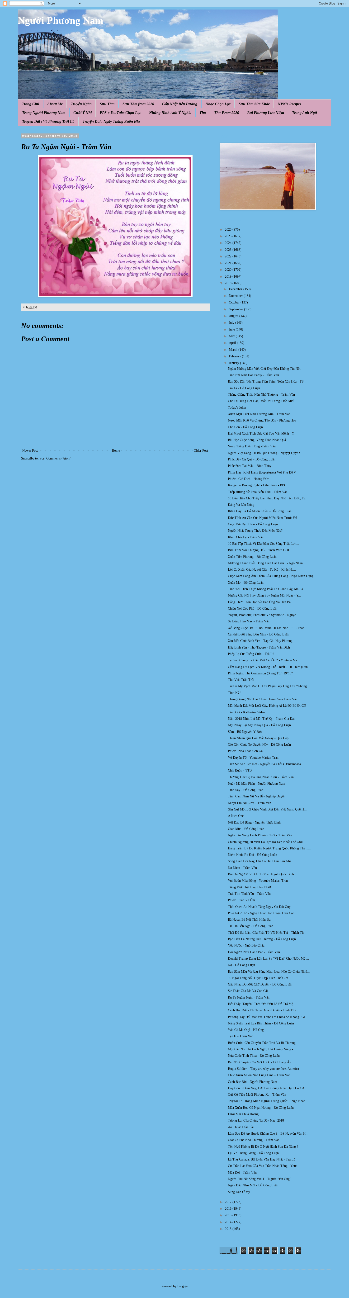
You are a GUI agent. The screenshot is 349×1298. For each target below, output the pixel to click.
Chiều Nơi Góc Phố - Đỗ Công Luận (252, 608)
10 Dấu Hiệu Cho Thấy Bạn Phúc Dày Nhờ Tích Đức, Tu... (268, 498)
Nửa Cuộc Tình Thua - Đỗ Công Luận (254, 1055)
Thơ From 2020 (226, 113)
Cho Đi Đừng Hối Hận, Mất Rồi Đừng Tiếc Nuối (261, 401)
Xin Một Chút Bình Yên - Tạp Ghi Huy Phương (260, 641)
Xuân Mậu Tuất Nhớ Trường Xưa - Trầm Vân (259, 414)
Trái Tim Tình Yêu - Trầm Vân (249, 893)
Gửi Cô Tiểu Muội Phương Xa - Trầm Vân (257, 1094)
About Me (55, 104)
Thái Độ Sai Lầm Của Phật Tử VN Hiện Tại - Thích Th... (267, 932)
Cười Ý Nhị (82, 113)
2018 (228, 283)
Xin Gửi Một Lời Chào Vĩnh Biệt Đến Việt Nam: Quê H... (267, 809)
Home (116, 450)
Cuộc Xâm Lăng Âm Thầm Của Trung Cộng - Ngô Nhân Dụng (270, 576)
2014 (228, 1222)
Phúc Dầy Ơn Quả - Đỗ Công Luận (251, 459)
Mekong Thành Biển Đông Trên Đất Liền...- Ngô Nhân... (267, 563)
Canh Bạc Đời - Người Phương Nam (252, 1082)
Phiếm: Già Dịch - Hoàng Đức (248, 479)
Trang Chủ (30, 104)
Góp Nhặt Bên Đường (179, 104)
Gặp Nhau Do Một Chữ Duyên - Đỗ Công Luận (260, 984)
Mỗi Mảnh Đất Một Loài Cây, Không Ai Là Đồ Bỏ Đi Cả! (267, 705)
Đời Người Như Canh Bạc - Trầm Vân (254, 952)
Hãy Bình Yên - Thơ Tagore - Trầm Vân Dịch (259, 647)
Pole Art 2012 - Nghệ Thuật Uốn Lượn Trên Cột (261, 913)
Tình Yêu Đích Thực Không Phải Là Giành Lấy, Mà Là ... (267, 589)
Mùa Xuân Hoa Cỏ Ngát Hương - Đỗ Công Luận (261, 1107)
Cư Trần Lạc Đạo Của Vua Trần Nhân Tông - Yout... (264, 1166)
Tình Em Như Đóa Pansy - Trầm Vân (253, 375)
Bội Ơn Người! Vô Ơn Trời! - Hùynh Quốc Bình (261, 874)
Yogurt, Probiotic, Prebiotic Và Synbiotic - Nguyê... (263, 615)
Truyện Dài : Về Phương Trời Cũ (48, 121)
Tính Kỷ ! (234, 693)
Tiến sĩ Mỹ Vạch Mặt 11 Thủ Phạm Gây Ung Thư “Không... (269, 686)
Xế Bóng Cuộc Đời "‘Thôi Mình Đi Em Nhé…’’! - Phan (266, 628)
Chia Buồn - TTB (240, 770)
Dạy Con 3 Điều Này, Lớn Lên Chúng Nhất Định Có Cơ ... (267, 1088)
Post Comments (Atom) (55, 458)
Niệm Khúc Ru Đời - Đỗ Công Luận (252, 855)
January (234, 363)
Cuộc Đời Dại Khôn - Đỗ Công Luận (253, 524)
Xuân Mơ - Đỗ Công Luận (246, 582)
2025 (228, 236)
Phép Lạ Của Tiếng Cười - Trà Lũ (251, 654)
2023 (228, 249)
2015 (228, 1215)
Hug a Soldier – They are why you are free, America (263, 1069)
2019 (228, 276)
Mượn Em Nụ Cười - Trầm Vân (249, 803)
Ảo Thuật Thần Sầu (241, 1127)
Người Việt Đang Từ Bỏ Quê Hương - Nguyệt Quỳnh (264, 453)
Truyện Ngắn (81, 104)
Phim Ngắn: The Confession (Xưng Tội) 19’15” (260, 673)
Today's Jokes (237, 407)
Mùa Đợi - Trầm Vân (242, 1172)
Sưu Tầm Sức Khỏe (254, 104)
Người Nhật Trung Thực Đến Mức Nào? (255, 530)
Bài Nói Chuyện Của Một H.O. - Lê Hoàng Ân (259, 1062)
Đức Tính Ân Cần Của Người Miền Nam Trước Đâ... (264, 518)
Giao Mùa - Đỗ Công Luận (246, 829)
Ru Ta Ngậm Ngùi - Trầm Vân (248, 997)
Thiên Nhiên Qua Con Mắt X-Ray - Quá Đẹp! (259, 738)
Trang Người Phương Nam (43, 113)
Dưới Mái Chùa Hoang (243, 1114)
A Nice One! (236, 816)
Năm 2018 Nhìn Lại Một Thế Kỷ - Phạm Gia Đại (261, 718)
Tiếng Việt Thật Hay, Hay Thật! (249, 887)
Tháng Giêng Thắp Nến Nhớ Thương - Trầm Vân (261, 394)
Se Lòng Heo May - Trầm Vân (248, 621)
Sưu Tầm (107, 104)
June (232, 329)
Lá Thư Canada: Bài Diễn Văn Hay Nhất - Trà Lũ (261, 1159)
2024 (228, 243)
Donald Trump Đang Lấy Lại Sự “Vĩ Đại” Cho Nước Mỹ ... (268, 958)
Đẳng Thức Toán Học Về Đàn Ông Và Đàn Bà (259, 602)
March (233, 349)
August (234, 316)
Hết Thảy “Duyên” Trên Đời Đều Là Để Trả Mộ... (262, 1004)
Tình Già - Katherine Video (246, 712)
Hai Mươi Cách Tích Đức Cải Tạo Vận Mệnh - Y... (262, 433)
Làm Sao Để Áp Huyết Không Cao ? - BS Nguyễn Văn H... (268, 1133)
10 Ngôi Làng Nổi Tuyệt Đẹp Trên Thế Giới (258, 978)
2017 (228, 1202)
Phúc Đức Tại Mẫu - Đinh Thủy (249, 466)
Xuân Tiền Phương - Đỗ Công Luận (252, 557)
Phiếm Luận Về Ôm (241, 900)
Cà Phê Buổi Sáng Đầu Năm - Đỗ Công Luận (258, 634)
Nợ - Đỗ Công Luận (241, 965)
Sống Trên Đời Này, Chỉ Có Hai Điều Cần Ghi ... (261, 861)
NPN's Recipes (289, 104)
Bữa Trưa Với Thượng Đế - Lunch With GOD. (259, 550)
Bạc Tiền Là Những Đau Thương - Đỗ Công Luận (262, 939)
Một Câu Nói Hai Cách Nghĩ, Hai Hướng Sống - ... (262, 1049)
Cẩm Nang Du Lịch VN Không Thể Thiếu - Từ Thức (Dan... (269, 667)
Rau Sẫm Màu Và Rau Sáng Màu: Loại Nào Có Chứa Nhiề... (269, 971)
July (232, 322)
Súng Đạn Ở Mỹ (239, 1192)
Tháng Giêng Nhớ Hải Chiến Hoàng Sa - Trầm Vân (262, 699)
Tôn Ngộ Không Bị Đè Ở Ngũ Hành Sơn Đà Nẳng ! (263, 1146)
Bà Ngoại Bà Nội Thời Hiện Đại (249, 919)
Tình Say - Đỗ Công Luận (245, 790)
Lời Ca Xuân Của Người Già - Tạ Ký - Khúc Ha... (262, 569)
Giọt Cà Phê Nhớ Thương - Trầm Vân (253, 1140)
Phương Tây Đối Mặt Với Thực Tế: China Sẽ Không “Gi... (268, 1017)
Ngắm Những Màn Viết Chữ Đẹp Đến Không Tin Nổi (264, 368)
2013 (228, 1229)
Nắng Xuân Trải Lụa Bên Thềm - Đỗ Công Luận (261, 1023)
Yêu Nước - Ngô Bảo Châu (246, 945)
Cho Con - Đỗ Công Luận (245, 427)
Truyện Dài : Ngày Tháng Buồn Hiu (111, 121)
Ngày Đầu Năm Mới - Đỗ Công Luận (253, 1185)
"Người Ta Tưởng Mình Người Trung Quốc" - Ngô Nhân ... (268, 1101)
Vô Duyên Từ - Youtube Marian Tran (253, 757)
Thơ (202, 113)
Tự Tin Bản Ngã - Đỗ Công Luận (250, 926)
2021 (228, 263)
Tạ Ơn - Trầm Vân (240, 1036)
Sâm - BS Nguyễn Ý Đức (245, 732)
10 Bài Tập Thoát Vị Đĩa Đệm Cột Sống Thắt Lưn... (263, 543)
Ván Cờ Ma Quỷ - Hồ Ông (246, 1030)
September (236, 309)
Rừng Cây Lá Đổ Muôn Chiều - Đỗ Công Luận (260, 511)
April (233, 343)
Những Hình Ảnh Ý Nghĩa (170, 113)
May (232, 336)
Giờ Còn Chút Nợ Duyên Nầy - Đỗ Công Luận (259, 744)
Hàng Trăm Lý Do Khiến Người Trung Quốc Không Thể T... (269, 848)
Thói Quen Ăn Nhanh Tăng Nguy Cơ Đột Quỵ (259, 907)
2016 (228, 1208)
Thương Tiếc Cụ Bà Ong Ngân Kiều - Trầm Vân (261, 777)
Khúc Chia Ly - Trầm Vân (246, 537)
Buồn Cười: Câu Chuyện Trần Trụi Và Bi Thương (262, 1043)
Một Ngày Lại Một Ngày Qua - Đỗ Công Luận (259, 725)
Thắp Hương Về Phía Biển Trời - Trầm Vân (258, 492)
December (236, 289)
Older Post (201, 450)
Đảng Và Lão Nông (241, 505)
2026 (228, 229)
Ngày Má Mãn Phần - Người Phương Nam (256, 783)
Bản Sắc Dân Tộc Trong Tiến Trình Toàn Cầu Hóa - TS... (267, 381)
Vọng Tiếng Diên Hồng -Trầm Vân (252, 446)
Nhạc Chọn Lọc (218, 104)
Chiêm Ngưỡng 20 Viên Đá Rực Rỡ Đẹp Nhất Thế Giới (265, 842)
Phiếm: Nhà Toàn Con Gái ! (247, 751)
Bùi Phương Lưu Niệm (265, 113)
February (235, 356)
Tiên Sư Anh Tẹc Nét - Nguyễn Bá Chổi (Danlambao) (264, 764)
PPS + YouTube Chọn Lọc (120, 113)
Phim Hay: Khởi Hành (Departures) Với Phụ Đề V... (263, 472)
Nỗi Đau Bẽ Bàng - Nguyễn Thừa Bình (254, 822)
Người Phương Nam (60, 20)
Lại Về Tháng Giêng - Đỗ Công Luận (253, 1153)
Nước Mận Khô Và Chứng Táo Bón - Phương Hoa (262, 420)
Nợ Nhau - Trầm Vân (242, 868)
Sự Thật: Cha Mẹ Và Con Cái (248, 991)
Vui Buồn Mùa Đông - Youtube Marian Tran (258, 880)
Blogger (182, 1286)
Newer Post (30, 450)
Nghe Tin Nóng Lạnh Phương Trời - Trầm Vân (260, 835)
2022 (228, 256)
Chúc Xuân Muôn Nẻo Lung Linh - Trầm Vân (259, 1075)
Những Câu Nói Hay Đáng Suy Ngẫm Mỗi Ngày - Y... (264, 595)
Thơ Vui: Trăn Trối (241, 680)
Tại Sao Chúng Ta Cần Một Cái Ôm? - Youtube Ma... (264, 660)
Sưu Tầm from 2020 (138, 104)
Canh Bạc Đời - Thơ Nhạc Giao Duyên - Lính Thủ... (263, 1010)
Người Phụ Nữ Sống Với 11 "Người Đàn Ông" (259, 1179)
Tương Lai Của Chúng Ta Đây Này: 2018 (256, 1120)
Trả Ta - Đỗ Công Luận (244, 388)
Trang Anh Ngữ (304, 113)
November (236, 296)
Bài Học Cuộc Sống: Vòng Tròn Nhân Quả (257, 440)
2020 (228, 269)
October (235, 302)
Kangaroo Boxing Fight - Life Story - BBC (257, 485)
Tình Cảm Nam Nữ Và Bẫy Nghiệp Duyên (256, 796)
